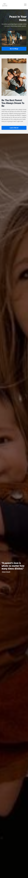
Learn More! (14, 128)
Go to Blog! (14, 49)
